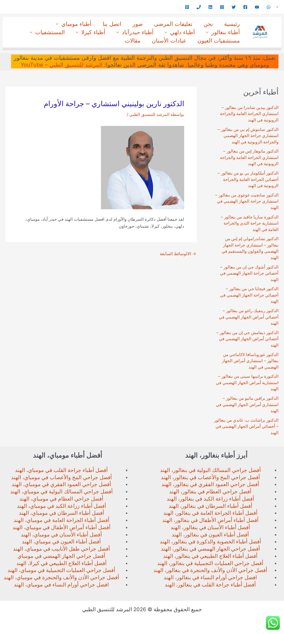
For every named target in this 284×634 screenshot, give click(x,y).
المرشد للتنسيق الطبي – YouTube (62, 64)
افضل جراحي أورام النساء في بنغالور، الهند (210, 577)
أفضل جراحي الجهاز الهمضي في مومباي (61, 556)
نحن (208, 24)
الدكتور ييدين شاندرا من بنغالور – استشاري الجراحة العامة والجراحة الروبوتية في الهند (249, 114)
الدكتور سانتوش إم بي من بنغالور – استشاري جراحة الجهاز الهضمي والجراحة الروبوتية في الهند (248, 136)
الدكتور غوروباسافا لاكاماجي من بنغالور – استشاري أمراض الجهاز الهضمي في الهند (250, 361)
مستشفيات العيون (218, 41)
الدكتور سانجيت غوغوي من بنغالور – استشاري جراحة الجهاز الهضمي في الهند (246, 201)
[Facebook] (245, 7)
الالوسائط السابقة (178, 254)
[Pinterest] (187, 7)
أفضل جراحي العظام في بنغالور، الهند (210, 491)
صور (138, 24)
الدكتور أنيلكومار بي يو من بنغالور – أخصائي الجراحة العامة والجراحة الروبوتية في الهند (248, 179)
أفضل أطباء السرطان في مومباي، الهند (61, 513)
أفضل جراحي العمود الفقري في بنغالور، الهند (210, 484)
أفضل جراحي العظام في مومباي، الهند (61, 499)
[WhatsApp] (269, 7)
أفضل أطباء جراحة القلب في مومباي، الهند (61, 470)
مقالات (133, 41)
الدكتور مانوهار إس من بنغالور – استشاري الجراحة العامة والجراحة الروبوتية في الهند (249, 157)
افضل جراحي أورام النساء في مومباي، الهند (61, 584)
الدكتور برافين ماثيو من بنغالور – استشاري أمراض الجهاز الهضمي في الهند (247, 404)
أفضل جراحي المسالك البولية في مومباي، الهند (61, 491)
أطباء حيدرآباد (138, 32)
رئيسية (232, 24)
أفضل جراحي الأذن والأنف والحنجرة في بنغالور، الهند (210, 570)
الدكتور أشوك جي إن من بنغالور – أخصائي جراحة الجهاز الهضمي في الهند (249, 273)
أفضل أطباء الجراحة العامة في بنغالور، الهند (210, 513)
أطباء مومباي (76, 24)
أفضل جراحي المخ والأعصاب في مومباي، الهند (61, 477)
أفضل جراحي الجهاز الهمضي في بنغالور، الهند (210, 549)
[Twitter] (234, 7)
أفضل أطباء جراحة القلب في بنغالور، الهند (210, 584)
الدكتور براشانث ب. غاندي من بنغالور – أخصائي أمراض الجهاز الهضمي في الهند (246, 426)
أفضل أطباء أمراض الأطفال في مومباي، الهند (61, 527)
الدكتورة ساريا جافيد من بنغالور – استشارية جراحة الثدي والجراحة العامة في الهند (249, 223)
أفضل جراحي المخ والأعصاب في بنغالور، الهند (210, 477)
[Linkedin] (210, 7)
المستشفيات (50, 32)
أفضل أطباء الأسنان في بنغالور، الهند (210, 527)
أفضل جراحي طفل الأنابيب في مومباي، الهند (61, 549)
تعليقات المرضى (173, 24)
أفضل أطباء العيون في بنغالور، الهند (210, 534)
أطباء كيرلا (93, 32)
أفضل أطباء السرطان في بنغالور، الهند (210, 506)
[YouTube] (257, 7)
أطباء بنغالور (225, 32)
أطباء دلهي (182, 32)
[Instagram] (222, 7)
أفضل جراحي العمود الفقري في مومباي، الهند (61, 484)
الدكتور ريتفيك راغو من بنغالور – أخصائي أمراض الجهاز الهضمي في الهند (248, 317)
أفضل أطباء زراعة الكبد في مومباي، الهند (61, 506)
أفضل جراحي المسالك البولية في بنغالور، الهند (210, 470)
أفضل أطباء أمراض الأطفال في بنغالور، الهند (210, 520)
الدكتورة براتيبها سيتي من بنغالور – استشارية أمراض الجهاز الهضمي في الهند (247, 382)
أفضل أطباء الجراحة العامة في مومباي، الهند (61, 520)
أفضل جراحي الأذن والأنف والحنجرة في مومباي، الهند (61, 577)
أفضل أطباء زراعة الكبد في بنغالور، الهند (210, 499)
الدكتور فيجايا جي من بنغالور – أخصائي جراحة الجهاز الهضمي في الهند (249, 295)
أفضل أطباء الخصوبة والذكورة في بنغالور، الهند (210, 541)
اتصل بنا (112, 24)
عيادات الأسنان (169, 41)
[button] (277, 7)
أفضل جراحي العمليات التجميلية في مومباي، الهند (61, 570)
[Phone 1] (199, 7)
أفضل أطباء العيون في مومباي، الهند (61, 541)
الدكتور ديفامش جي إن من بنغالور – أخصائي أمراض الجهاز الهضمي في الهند (247, 339)
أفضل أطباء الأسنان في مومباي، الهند (61, 534)
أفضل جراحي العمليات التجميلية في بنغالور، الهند (210, 563)
